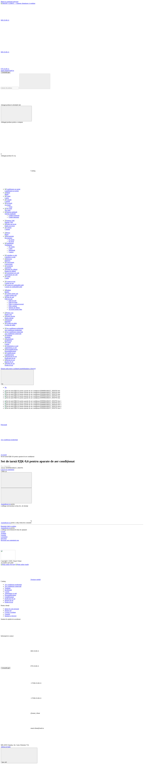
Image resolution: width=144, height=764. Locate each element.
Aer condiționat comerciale (13, 333)
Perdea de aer (9, 365)
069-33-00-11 (5, 20)
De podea (12, 247)
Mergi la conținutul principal (9, 1)
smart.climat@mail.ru (7, 70)
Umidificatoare (9, 355)
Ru (6, 387)
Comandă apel (6, 72)
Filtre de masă (13, 302)
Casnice (11, 252)
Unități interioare (14, 217)
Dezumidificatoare (10, 351)
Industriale (12, 250)
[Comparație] (16, 113)
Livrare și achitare (13, 368)
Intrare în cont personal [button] (12, 609)
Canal (10, 248)
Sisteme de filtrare (14, 307)
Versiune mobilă (35, 579)
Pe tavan (11, 241)
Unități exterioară (14, 215)
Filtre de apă (12, 300)
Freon (10, 207)
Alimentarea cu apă (11, 348)
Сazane (7, 344)
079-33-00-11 (5, 69)
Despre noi (4, 368)
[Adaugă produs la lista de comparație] (16, 480)
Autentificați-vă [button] (6, 504)
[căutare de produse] (34, 81)
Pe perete (11, 240)
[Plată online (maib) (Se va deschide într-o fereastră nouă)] (22, 564)
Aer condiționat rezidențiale (13, 330)
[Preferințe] (72, 96)
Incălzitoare (8, 340)
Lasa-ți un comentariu (7, 469)
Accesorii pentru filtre (15, 309)
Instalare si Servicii (30, 368)
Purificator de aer (10, 358)
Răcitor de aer (9, 362)
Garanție (21, 368)
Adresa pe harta (5, 747)
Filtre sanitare (13, 306)
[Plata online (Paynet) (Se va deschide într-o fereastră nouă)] (8, 564)
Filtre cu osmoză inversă (16, 304)
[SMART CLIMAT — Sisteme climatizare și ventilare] (8, 559)
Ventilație (7, 337)
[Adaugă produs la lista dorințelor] (16, 495)
